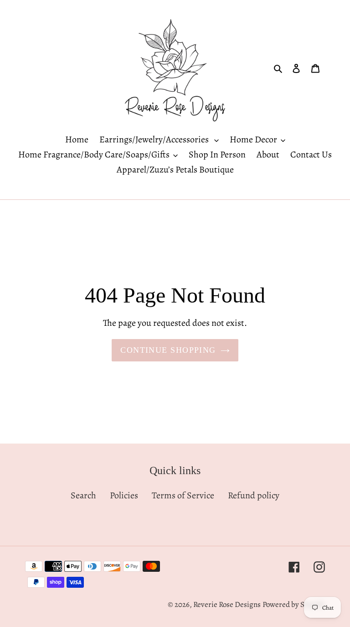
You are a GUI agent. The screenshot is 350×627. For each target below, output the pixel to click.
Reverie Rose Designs (227, 604)
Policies (124, 495)
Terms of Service (183, 495)
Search (83, 495)
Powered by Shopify (293, 604)
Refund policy (253, 495)
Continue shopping (168, 350)
